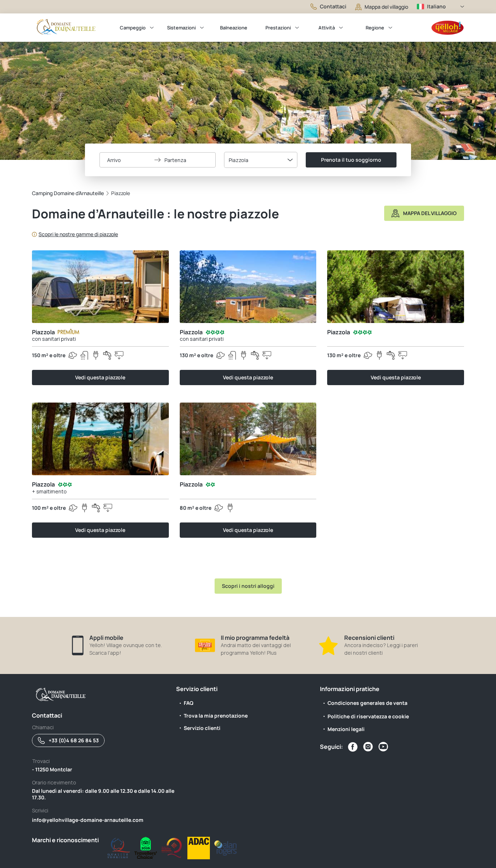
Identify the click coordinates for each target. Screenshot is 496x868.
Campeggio (133, 27)
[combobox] (260, 159)
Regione (375, 27)
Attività (326, 27)
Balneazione (233, 27)
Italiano (436, 6)
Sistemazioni (181, 27)
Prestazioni (278, 27)
